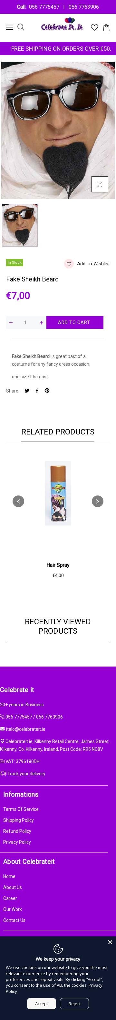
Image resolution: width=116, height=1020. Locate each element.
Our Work (12, 909)
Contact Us (14, 920)
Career (10, 898)
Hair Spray (58, 565)
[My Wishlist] (94, 29)
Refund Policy (17, 831)
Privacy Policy (17, 842)
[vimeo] (47, 391)
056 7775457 (45, 7)
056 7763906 (82, 7)
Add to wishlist (93, 264)
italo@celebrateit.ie (25, 729)
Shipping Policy (18, 820)
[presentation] (18, 501)
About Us (12, 887)
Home (9, 876)
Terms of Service (21, 809)
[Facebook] (37, 391)
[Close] (110, 942)
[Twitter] (27, 391)
